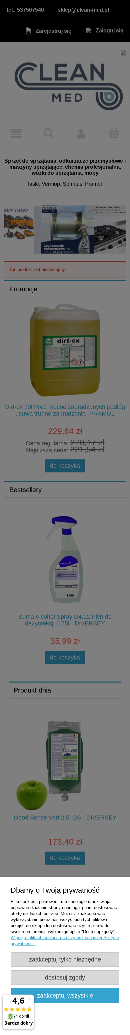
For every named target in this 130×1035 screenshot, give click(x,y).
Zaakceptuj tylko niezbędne (65, 959)
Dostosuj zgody (65, 977)
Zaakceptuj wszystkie (65, 995)
